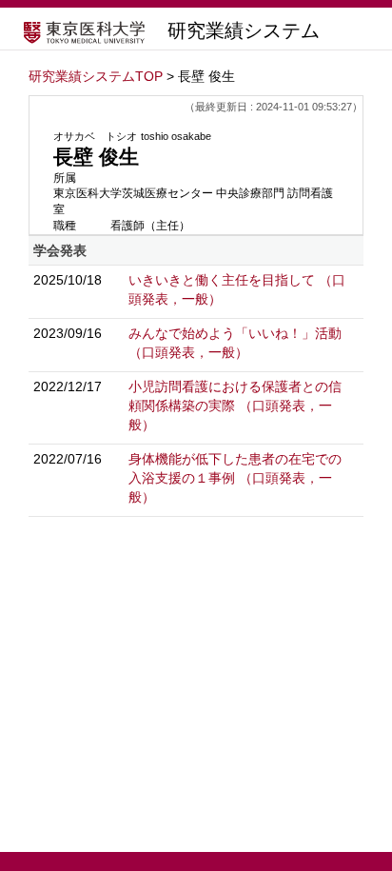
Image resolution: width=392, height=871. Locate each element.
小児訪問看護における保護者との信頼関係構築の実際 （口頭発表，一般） (235, 405)
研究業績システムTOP (96, 76)
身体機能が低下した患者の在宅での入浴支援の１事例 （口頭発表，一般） (235, 478)
